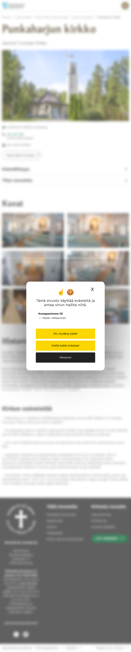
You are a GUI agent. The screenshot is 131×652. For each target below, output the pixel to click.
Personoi (65, 357)
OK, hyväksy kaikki (65, 333)
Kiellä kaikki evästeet (65, 345)
